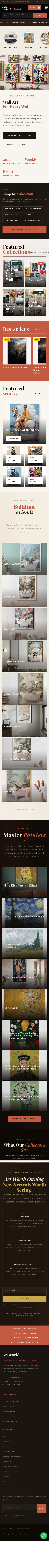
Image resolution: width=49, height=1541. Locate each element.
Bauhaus (27, 215)
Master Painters (33, 209)
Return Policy (8, 1406)
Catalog (6, 1447)
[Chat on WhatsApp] (43, 1535)
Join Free (24, 1299)
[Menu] (46, 7)
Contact (6, 1482)
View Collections (17, 144)
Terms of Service (10, 1421)
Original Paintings (10, 1467)
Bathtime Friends (12, 209)
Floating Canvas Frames (13, 1457)
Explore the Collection (24, 810)
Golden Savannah (32, 221)
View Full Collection (24, 1119)
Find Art (39, 15)
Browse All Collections (24, 230)
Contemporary (11, 221)
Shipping (6, 1534)
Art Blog (6, 1477)
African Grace (11, 215)
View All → (40, 394)
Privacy (23, 1534)
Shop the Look (9, 1452)
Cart (36, 7)
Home (5, 1437)
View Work (13, 439)
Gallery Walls (8, 1462)
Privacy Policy (8, 1416)
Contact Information (11, 1401)
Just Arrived (11, 459)
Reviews (6, 1472)
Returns (15, 1534)
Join (41, 1508)
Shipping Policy (9, 1411)
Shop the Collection (19, 135)
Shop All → (40, 329)
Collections (7, 1442)
